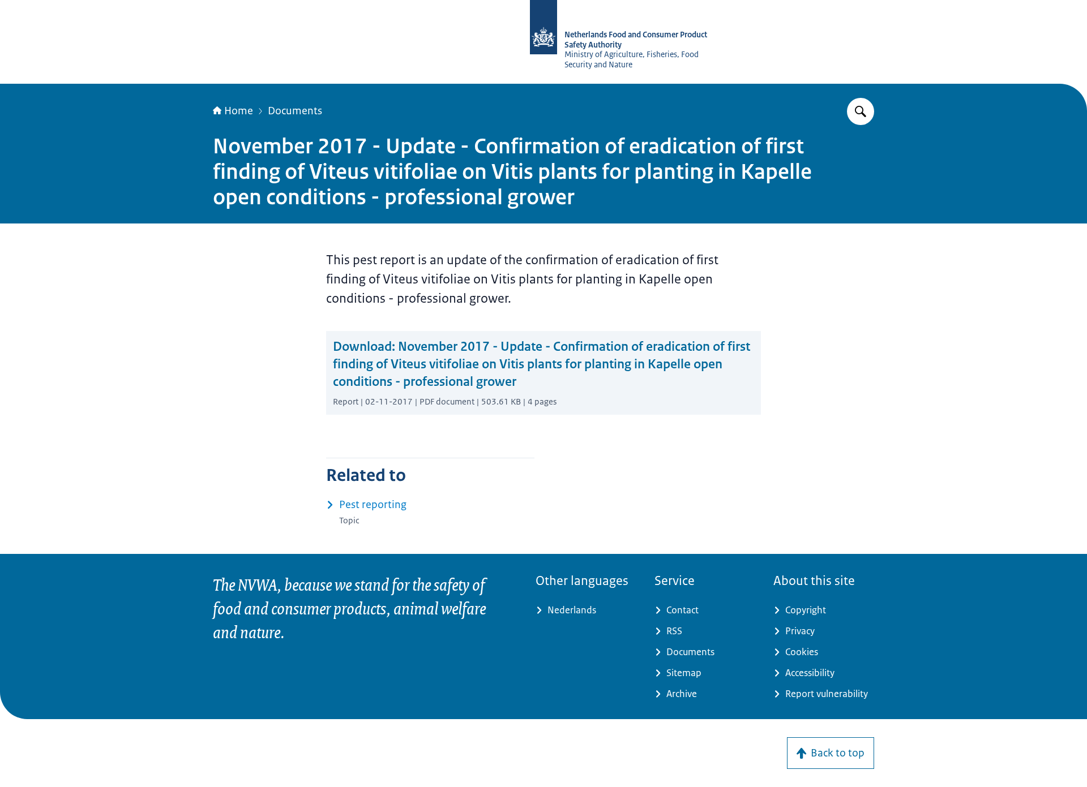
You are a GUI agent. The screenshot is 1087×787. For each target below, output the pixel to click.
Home (238, 111)
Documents (295, 111)
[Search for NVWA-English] (860, 111)
